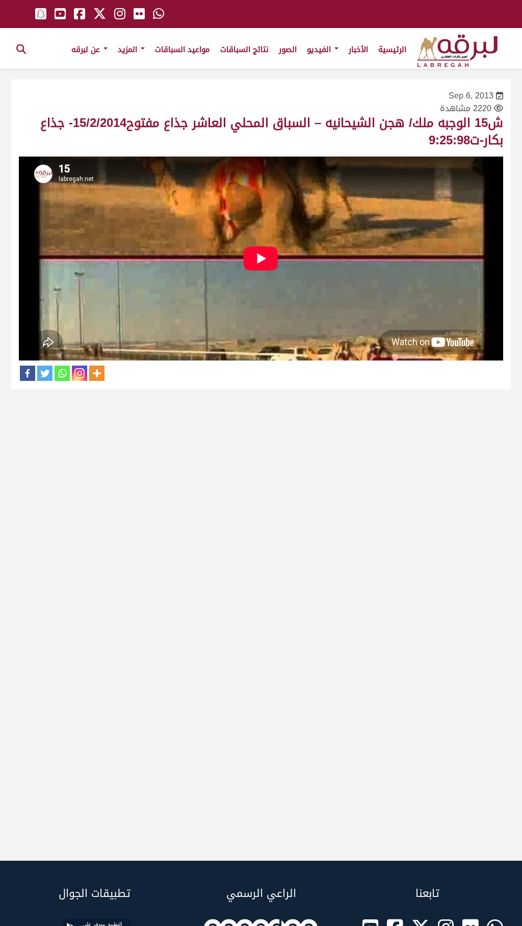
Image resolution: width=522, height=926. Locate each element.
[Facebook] (27, 373)
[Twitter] (45, 373)
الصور (288, 49)
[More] (97, 373)
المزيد (129, 49)
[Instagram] (79, 373)
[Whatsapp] (62, 373)
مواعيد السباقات (182, 49)
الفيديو (320, 49)
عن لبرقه (86, 49)
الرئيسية (392, 49)
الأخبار (358, 49)
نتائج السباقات (244, 49)
